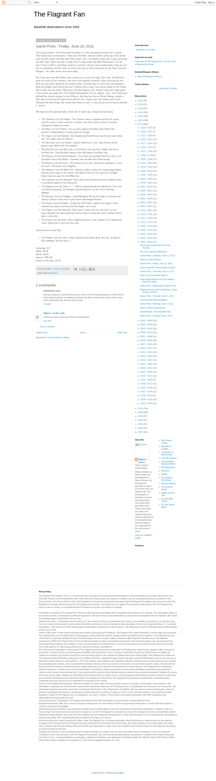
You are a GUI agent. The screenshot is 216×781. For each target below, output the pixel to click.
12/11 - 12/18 (146, 135)
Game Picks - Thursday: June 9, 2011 (157, 271)
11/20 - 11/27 (146, 147)
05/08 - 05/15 (146, 332)
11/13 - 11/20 (146, 151)
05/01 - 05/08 (146, 336)
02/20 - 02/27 (146, 376)
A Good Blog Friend (167, 500)
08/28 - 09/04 (146, 194)
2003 (140, 432)
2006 (140, 424)
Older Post (122, 332)
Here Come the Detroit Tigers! (153, 275)
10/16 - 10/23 (146, 167)
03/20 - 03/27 (146, 360)
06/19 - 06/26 (146, 234)
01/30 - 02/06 (146, 388)
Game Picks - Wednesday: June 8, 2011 (158, 286)
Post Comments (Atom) (58, 337)
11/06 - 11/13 (146, 155)
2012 (140, 120)
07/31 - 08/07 (146, 210)
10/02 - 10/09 (146, 175)
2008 (140, 416)
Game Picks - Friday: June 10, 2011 (156, 263)
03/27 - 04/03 (146, 356)
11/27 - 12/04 (146, 143)
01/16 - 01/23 (146, 395)
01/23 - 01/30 (146, 391)
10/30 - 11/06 (146, 159)
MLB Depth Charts (166, 441)
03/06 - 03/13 (146, 368)
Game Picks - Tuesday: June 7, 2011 (156, 296)
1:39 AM (47, 304)
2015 (140, 108)
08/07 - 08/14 (146, 206)
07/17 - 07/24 (146, 218)
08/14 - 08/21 (146, 202)
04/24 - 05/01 (146, 340)
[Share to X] (87, 269)
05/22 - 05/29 (146, 324)
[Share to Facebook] (90, 269)
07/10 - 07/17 (146, 222)
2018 (140, 104)
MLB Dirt (165, 471)
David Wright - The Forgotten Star (155, 312)
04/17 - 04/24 (146, 344)
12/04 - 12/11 (146, 139)
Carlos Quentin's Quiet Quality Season (157, 267)
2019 (140, 100)
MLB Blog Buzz (168, 467)
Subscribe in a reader (145, 50)
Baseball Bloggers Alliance (150, 76)
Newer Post (42, 332)
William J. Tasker (51, 313)
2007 (140, 420)
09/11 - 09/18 (146, 187)
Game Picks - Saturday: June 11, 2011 (157, 255)
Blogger (120, 773)
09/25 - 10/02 (146, 179)
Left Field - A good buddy (166, 453)
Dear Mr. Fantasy (169, 458)
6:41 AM (47, 321)
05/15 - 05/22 (146, 328)
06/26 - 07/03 (146, 230)
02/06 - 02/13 (146, 383)
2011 (140, 124)
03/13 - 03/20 (146, 364)
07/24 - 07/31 (146, 214)
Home (82, 332)
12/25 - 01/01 (146, 128)
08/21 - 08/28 (146, 198)
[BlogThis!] (84, 269)
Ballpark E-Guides (166, 447)
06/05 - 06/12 (146, 242)
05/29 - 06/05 (146, 320)
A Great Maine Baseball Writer (168, 462)
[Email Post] (75, 269)
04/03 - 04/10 (146, 352)
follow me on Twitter (168, 88)
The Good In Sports (167, 488)
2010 (140, 408)
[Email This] (81, 269)
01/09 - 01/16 (146, 399)
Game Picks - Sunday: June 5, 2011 (156, 316)
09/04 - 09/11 (146, 191)
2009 (140, 412)
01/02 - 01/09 (146, 403)
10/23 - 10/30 (146, 163)
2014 (140, 112)
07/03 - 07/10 (146, 226)
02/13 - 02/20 (146, 380)
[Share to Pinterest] (93, 269)
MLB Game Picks (51, 273)
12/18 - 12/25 (146, 131)
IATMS (164, 474)
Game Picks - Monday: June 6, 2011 (156, 304)
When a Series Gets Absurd (152, 308)
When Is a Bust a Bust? (150, 259)
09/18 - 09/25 (146, 183)
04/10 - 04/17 (146, 348)
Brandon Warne (168, 483)
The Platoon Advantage (166, 479)
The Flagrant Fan (59, 14)
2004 (140, 428)
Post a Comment (47, 327)
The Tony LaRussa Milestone (153, 252)
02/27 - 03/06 (146, 372)
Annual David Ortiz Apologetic (153, 300)
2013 (140, 116)
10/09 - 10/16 (146, 171)
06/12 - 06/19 (146, 238)
